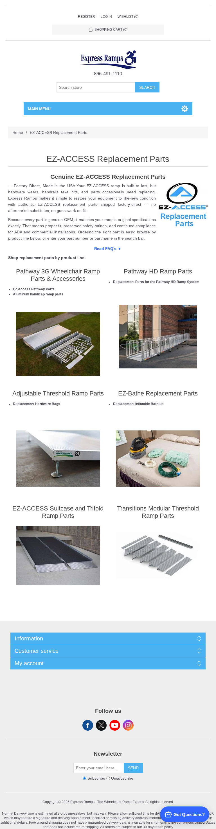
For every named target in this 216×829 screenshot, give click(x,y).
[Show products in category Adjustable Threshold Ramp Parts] (58, 458)
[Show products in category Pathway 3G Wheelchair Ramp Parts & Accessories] (58, 344)
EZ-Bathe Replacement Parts (158, 393)
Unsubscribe (122, 778)
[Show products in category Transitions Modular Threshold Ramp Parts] (158, 555)
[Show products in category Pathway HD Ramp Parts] (158, 336)
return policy (163, 827)
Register (86, 17)
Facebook (87, 725)
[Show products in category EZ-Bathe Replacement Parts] (158, 458)
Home (17, 132)
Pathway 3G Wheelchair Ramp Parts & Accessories (58, 275)
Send (133, 768)
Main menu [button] (39, 109)
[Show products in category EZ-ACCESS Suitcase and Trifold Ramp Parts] (58, 555)
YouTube (114, 725)
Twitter (101, 725)
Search (147, 87)
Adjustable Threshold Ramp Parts (58, 393)
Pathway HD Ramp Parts (158, 271)
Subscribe (96, 778)
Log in (106, 17)
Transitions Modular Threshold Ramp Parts (158, 512)
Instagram (128, 725)
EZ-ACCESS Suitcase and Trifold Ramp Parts (58, 512)
